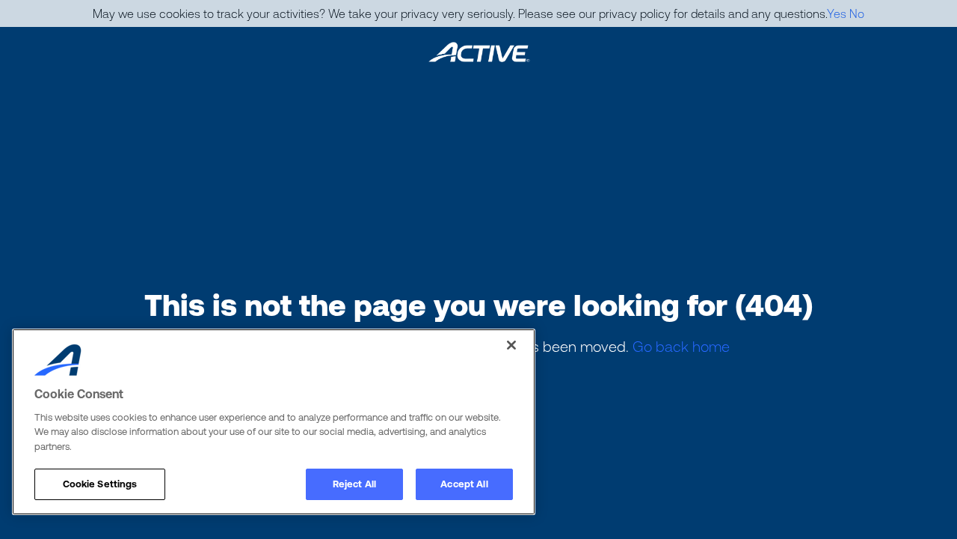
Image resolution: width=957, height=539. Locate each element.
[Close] (511, 345)
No (856, 13)
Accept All (463, 484)
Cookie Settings (100, 484)
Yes (836, 13)
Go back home (681, 346)
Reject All (354, 484)
